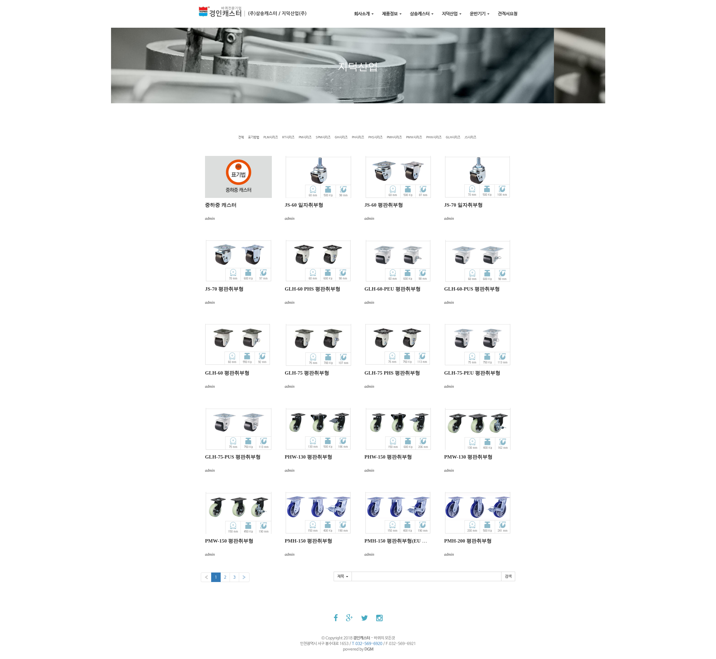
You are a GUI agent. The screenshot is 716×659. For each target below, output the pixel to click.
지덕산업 (450, 14)
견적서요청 (507, 14)
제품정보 (390, 14)
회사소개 (362, 14)
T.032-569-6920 (367, 643)
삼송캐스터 (420, 14)
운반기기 (478, 14)
